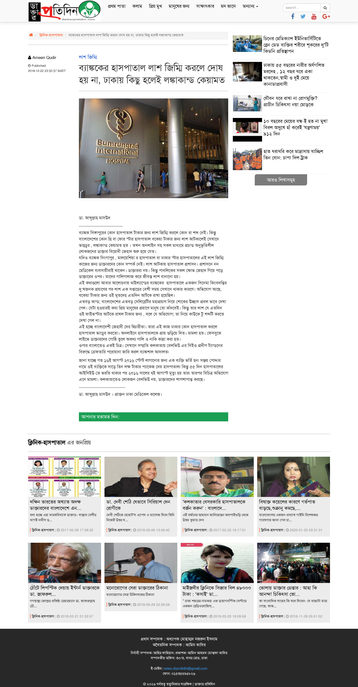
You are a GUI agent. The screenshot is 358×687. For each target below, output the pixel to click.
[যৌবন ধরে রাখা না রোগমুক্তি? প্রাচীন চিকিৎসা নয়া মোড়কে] (281, 110)
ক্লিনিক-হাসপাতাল (51, 35)
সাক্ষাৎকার (205, 6)
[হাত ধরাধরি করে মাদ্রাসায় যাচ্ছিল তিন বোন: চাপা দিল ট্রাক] (281, 168)
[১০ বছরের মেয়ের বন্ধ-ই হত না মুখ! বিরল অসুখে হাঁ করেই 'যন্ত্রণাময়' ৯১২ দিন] (281, 140)
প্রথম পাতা (117, 6)
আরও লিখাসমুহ (281, 180)
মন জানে (228, 6)
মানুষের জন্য (179, 6)
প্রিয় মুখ (155, 6)
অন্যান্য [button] (249, 6)
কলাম (137, 6)
